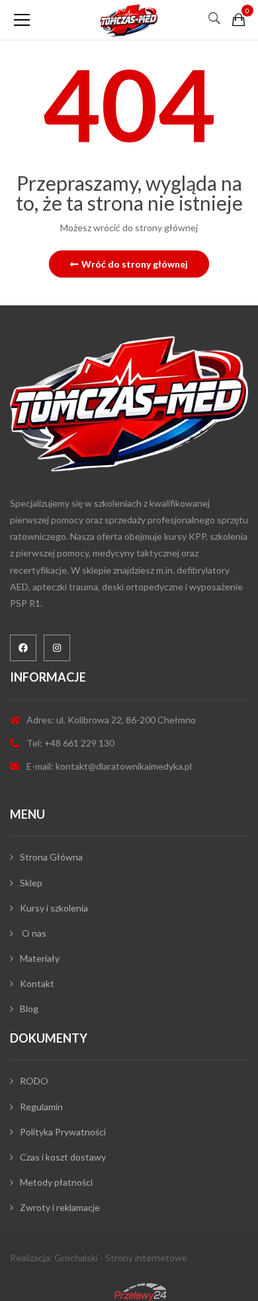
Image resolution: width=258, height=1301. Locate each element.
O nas (33, 933)
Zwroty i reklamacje (60, 1207)
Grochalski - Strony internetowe (120, 1257)
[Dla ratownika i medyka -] (129, 19)
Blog (29, 1008)
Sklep (31, 882)
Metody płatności (56, 1182)
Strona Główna (51, 856)
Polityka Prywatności (63, 1131)
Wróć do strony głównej (134, 264)
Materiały (40, 958)
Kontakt (37, 983)
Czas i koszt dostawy (63, 1157)
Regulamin (41, 1106)
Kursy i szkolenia (54, 907)
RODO (34, 1080)
